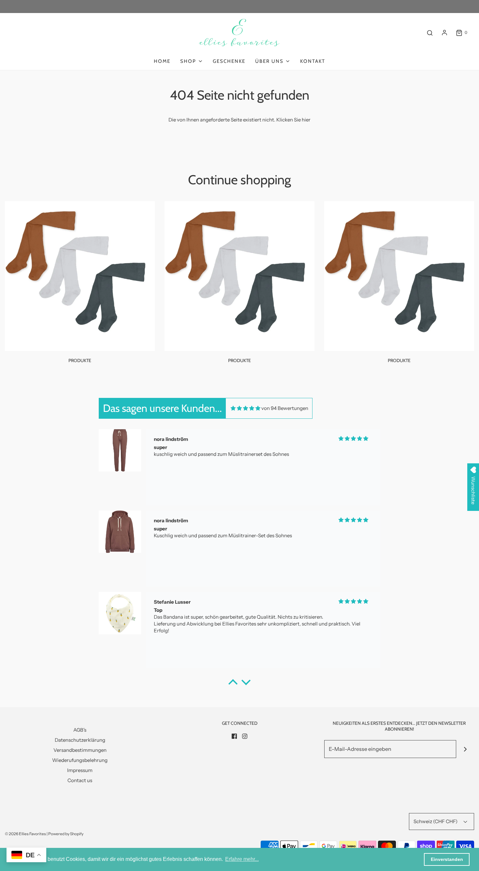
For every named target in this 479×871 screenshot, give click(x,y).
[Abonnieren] (465, 749)
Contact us (79, 780)
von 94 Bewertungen (284, 408)
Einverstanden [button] (447, 859)
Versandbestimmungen (80, 750)
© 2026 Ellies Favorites (25, 833)
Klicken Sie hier (293, 120)
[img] (245, 408)
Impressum (80, 770)
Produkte (79, 360)
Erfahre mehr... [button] (242, 859)
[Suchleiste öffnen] (430, 32)
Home (162, 61)
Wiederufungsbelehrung (80, 760)
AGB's (79, 730)
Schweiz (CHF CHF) (436, 821)
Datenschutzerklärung (80, 740)
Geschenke (229, 61)
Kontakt (312, 61)
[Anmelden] (444, 32)
